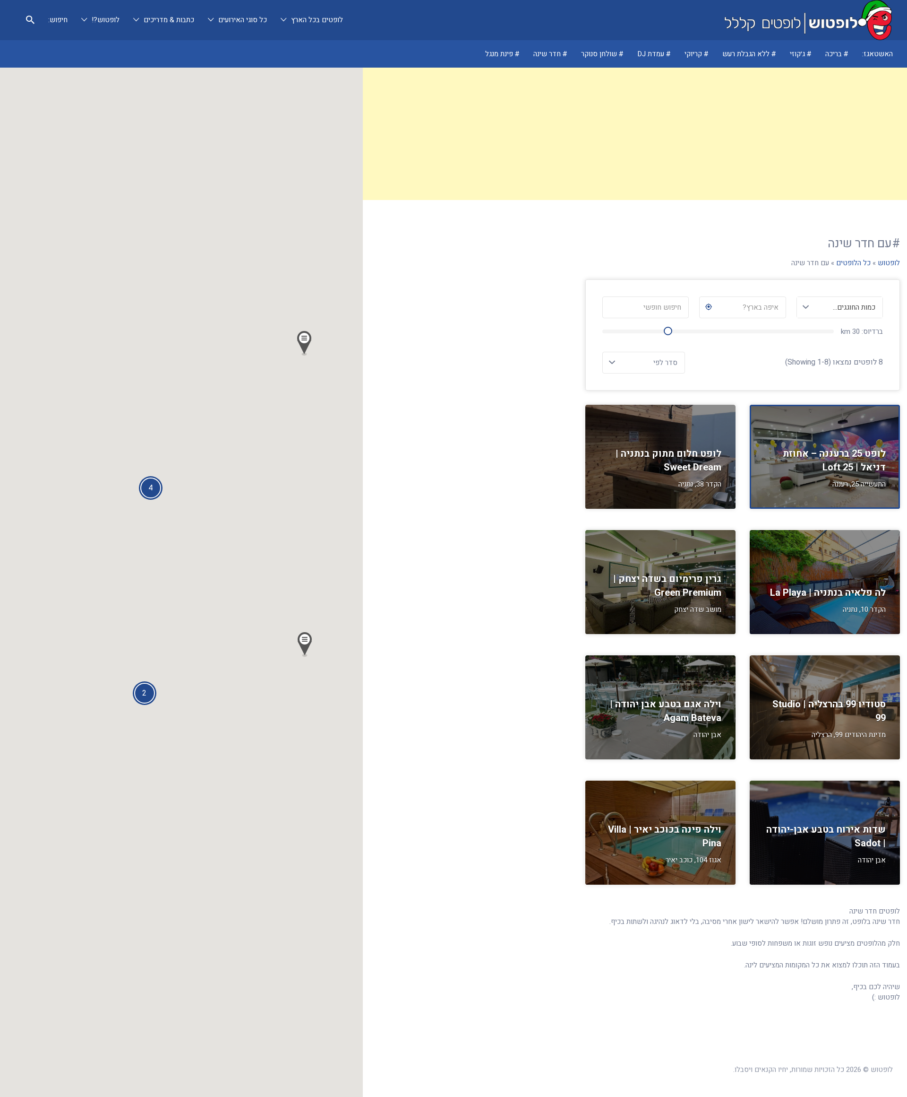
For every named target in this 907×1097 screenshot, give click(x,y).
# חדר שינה (550, 54)
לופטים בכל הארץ (317, 20)
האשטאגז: (877, 54)
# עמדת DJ (654, 54)
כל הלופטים (853, 263)
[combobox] (839, 307)
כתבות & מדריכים (169, 20)
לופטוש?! (106, 20)
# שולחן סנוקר (602, 54)
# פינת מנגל (502, 54)
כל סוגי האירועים (242, 20)
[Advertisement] (635, 134)
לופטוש (889, 263)
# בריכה (836, 54)
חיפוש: (58, 20)
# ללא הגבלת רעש (749, 54)
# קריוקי (697, 54)
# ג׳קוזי (801, 54)
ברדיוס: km (862, 331)
